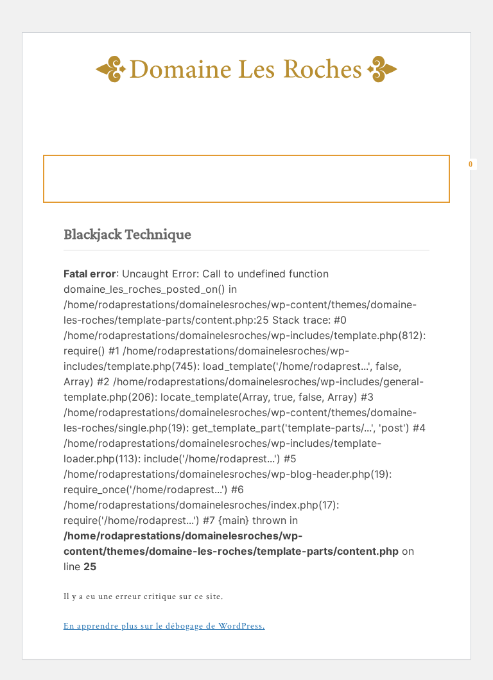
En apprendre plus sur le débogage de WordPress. (164, 626)
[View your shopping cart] (474, 176)
